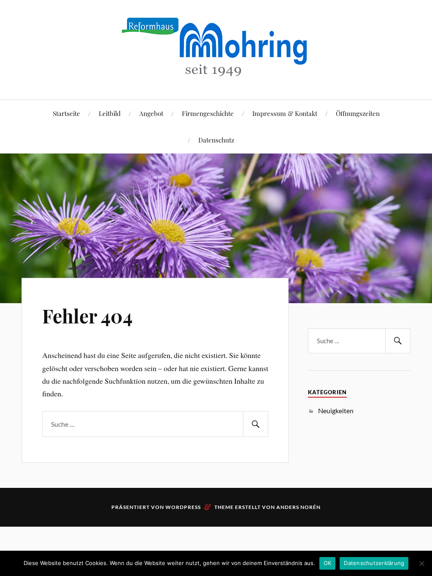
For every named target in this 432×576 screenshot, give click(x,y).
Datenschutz (216, 139)
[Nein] (421, 563)
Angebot (151, 113)
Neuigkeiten (336, 410)
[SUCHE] (255, 424)
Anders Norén (298, 507)
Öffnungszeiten (358, 113)
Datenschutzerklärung (374, 563)
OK (328, 563)
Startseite (66, 113)
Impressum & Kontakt (284, 113)
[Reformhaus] (216, 74)
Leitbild (110, 113)
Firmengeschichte (208, 113)
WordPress (183, 507)
